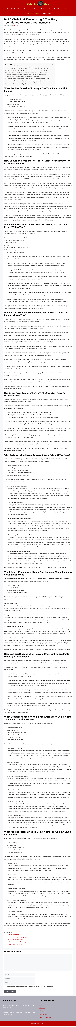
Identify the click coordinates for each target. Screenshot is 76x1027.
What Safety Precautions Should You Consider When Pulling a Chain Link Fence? (27, 78)
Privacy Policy (43, 1014)
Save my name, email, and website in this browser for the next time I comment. (29, 986)
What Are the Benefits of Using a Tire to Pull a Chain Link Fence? (22, 67)
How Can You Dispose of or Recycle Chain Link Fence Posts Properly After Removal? (28, 80)
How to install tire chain (15, 944)
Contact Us (50, 13)
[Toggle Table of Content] (51, 65)
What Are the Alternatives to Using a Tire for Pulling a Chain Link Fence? (24, 84)
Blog (44, 13)
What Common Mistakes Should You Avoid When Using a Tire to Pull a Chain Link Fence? (29, 82)
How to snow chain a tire (15, 939)
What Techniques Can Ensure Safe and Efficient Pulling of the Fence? (23, 76)
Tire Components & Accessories (31, 13)
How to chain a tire (13, 934)
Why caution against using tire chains (19, 937)
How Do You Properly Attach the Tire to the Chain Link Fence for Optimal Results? (26, 74)
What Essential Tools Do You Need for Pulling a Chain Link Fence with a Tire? (26, 71)
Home (8, 9)
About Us (42, 1008)
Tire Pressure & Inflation (30, 9)
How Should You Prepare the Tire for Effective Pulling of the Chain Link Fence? (26, 69)
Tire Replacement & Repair (46, 9)
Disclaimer (42, 1011)
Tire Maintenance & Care (60, 9)
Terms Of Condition (45, 1017)
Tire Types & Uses (16, 9)
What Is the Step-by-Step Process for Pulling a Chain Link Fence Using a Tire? (26, 72)
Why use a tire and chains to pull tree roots (21, 942)
